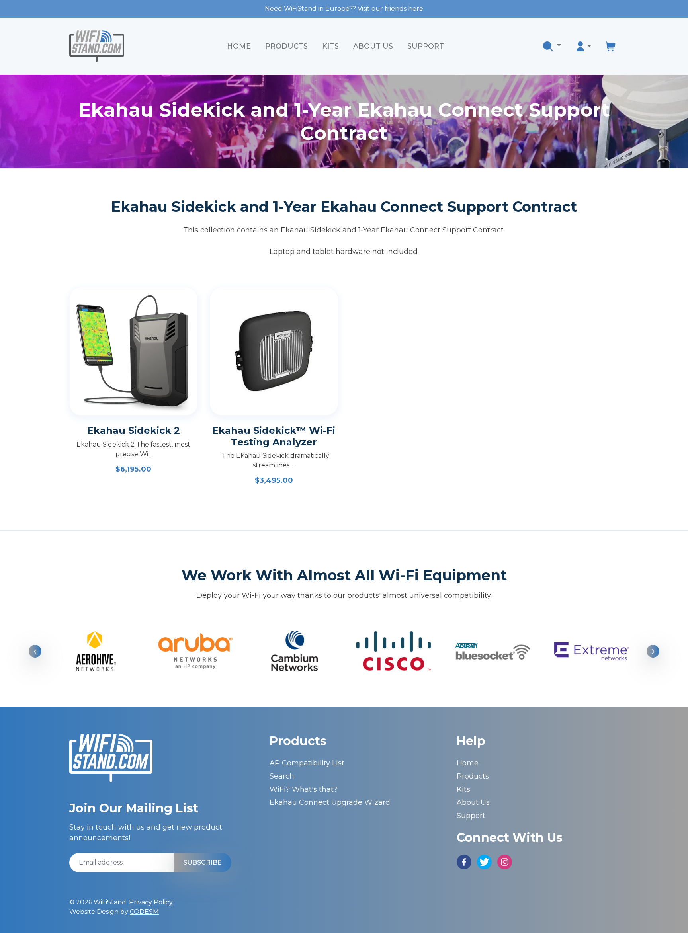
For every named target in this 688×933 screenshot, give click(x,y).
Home (239, 46)
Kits (330, 46)
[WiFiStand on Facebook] (464, 861)
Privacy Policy (151, 902)
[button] (552, 46)
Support (425, 46)
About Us (373, 46)
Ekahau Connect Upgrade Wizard (330, 802)
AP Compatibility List (307, 763)
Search (282, 776)
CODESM (144, 911)
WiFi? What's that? (304, 789)
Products (286, 46)
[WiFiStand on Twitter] (484, 861)
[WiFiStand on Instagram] (504, 861)
